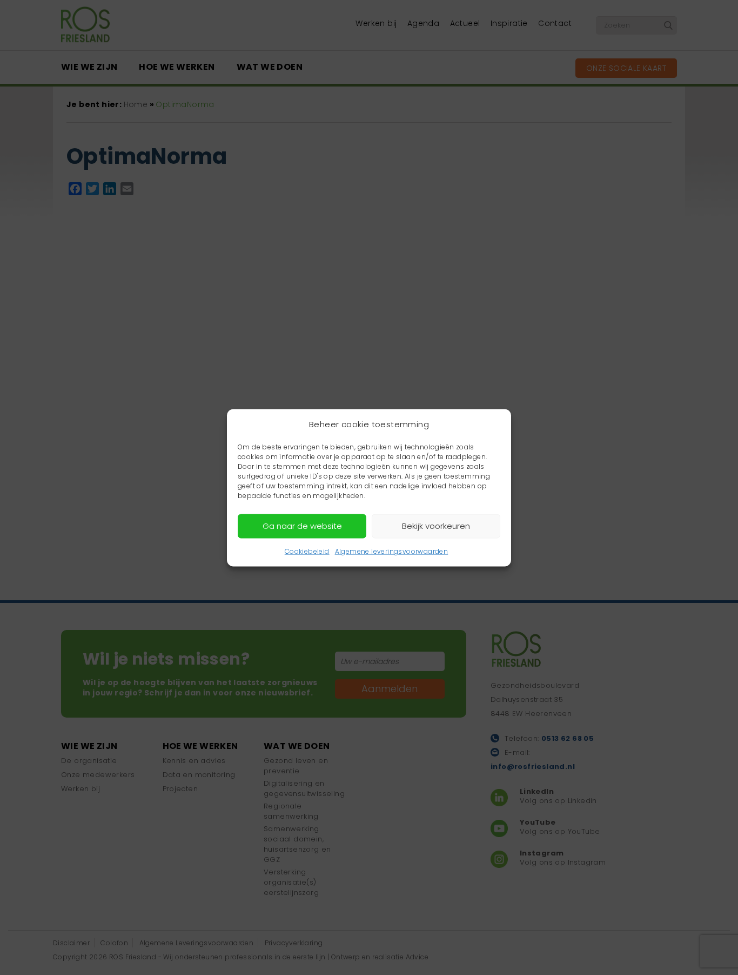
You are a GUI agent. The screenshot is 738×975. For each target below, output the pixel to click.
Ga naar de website (302, 526)
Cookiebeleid (307, 550)
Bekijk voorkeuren (436, 526)
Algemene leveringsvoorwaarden (391, 550)
